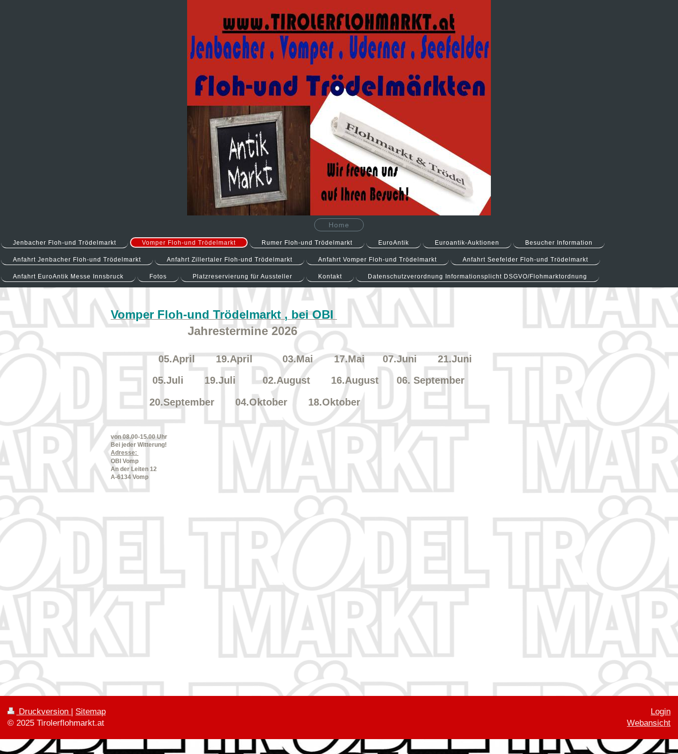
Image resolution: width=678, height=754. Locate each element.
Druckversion (43, 711)
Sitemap (90, 711)
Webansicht (649, 723)
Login (661, 711)
